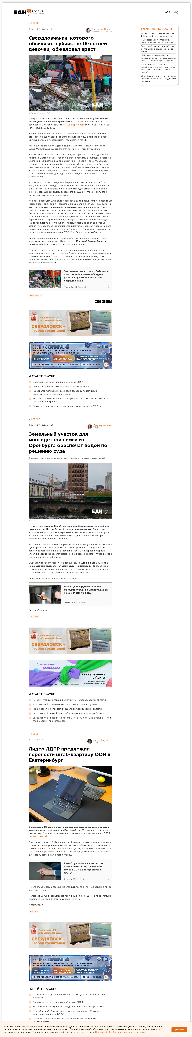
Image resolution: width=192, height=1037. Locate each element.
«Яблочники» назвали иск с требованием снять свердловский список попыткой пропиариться (158, 58)
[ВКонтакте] (96, 301)
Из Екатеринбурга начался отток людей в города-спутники (65, 705)
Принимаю (179, 1030)
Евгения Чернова (102, 425)
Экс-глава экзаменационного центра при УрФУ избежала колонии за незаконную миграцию (70, 400)
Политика (34, 911)
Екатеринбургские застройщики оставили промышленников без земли (157, 48)
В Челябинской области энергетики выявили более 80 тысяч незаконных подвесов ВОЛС (66, 1012)
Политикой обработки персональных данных (119, 1032)
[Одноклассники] (99, 301)
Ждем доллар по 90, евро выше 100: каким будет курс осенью (157, 35)
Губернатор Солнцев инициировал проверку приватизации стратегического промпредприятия (65, 392)
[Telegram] (103, 301)
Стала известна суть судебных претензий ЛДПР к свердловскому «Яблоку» (69, 996)
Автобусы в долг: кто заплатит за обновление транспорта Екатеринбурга (64, 1020)
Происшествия (36, 295)
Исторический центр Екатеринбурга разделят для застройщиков (69, 713)
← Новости (35, 23)
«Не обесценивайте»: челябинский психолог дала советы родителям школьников (158, 78)
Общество (34, 616)
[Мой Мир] (107, 301)
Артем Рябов (100, 740)
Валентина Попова (102, 29)
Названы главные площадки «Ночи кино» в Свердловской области (69, 700)
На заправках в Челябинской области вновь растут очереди (157, 41)
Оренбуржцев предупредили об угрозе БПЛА (58, 382)
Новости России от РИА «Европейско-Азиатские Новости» (22, 12)
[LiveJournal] (110, 301)
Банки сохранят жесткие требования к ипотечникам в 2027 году (68, 406)
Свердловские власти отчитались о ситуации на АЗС (61, 387)
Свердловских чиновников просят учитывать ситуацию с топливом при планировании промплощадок (72, 719)
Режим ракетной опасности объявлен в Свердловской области (67, 709)
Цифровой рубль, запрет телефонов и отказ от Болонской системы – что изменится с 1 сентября (158, 68)
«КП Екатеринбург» (73, 125)
